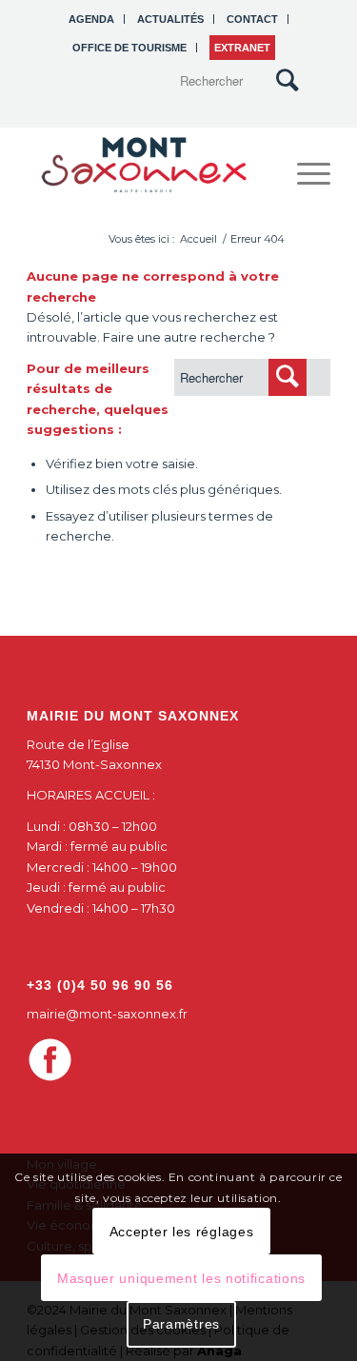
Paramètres (181, 1323)
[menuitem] (92, 19)
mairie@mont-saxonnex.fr (107, 1013)
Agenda (91, 19)
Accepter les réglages (181, 1231)
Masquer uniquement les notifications (181, 1278)
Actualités (170, 19)
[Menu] (304, 173)
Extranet (242, 47)
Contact (252, 19)
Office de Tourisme (129, 47)
